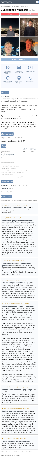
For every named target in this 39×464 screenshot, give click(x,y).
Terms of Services (6, 455)
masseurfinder (7, 2)
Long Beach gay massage (12, 6)
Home (2, 6)
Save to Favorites (20, 59)
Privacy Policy (16, 455)
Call (29, 14)
